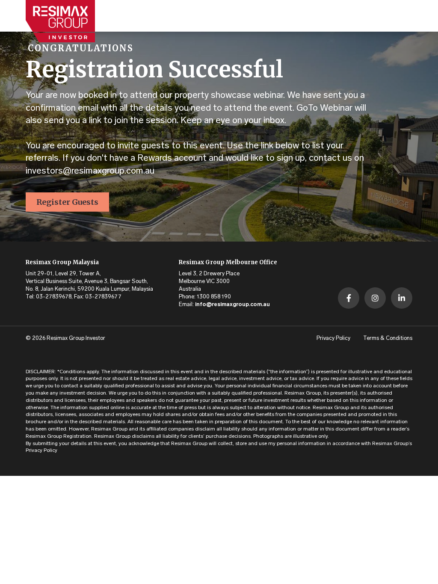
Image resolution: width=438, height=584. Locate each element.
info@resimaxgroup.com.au (232, 304)
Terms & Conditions (387, 338)
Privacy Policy (333, 338)
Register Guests (67, 202)
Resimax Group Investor (76, 338)
